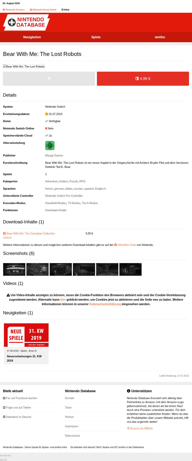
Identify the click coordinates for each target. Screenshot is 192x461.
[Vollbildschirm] (5, 455)
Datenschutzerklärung (105, 304)
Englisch (100, 188)
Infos (66, 9)
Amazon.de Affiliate (141, 428)
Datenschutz (72, 435)
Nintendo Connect (15, 9)
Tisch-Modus (90, 203)
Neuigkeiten (32, 37)
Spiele (95, 37)
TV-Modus (74, 203)
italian (68, 188)
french (49, 188)
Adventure (51, 181)
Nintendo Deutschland (44, 9)
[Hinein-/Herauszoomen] (9, 455)
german (59, 188)
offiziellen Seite (127, 244)
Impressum (71, 426)
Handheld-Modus (55, 203)
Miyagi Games (54, 155)
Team (68, 407)
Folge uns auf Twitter (18, 407)
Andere (63, 181)
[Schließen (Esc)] (1, 455)
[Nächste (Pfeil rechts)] (5, 459)
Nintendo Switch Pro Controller (64, 195)
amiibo (160, 37)
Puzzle (73, 181)
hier (63, 299)
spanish (89, 188)
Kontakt (69, 398)
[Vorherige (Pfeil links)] (1, 459)
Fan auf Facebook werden (21, 398)
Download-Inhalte (55, 210)
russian (78, 188)
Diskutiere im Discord (18, 417)
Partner (69, 417)
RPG (82, 181)
